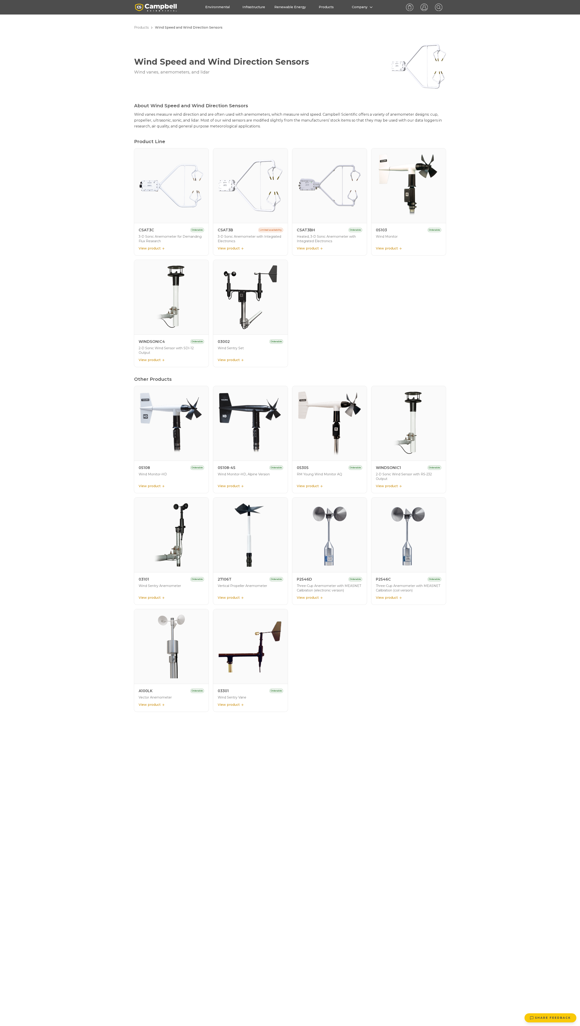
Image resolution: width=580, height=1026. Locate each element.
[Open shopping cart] (409, 7)
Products (141, 27)
